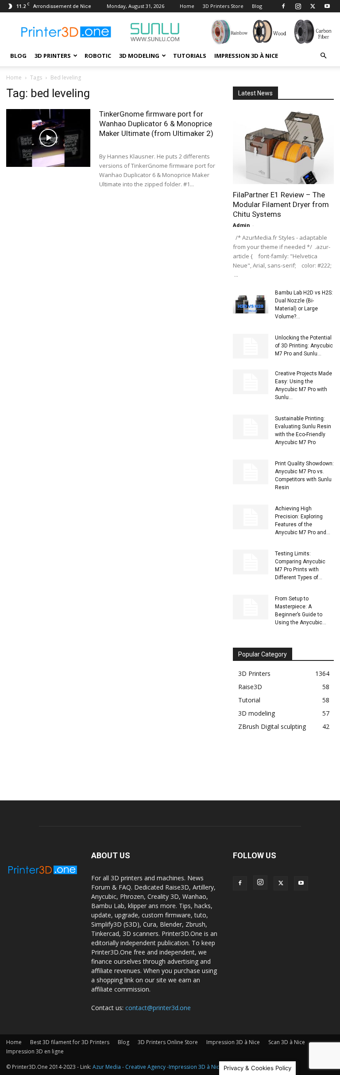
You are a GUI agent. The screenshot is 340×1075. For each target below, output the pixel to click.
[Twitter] (312, 6)
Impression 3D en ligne (35, 1051)
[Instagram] (298, 6)
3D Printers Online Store (168, 1042)
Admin (241, 225)
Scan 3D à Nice (286, 1042)
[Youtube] (327, 6)
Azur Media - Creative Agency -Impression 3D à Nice (157, 1067)
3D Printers (53, 56)
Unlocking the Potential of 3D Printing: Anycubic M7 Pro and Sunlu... (304, 346)
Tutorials (189, 56)
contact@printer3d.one (158, 1007)
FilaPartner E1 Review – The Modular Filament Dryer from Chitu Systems (281, 204)
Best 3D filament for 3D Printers (69, 1042)
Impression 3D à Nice (246, 56)
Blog (257, 6)
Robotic (98, 56)
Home (187, 6)
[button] (323, 56)
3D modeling (139, 56)
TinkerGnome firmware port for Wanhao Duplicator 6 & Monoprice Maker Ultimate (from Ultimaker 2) (156, 123)
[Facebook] (283, 6)
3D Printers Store (223, 6)
